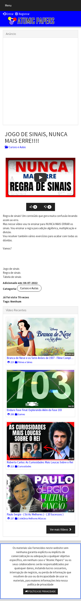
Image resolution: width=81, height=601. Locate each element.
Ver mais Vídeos (59, 529)
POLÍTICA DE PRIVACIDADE (42, 591)
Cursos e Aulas (17, 147)
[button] (40, 177)
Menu (9, 6)
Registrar (24, 14)
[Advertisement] (40, 81)
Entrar (10, 14)
